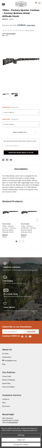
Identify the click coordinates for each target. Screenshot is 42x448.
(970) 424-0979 (13, 422)
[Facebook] (3, 160)
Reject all (21, 440)
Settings (21, 435)
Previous (3, 220)
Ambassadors (6, 357)
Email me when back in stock (21, 153)
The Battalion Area (10, 361)
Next (37, 220)
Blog (3, 364)
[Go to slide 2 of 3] (20, 241)
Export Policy (6, 383)
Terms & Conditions (8, 387)
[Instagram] (7, 160)
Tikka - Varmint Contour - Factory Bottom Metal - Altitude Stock (9, 229)
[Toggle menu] (3, 4)
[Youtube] (11, 160)
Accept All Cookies (21, 444)
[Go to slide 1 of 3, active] (16, 241)
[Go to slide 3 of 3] (23, 241)
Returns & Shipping (8, 380)
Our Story (5, 353)
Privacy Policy (6, 376)
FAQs (4, 403)
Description (21, 169)
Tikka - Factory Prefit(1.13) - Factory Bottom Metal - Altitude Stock (28, 229)
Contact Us (5, 399)
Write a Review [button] (30, 30)
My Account (6, 406)
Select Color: (10, 119)
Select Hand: (10, 107)
